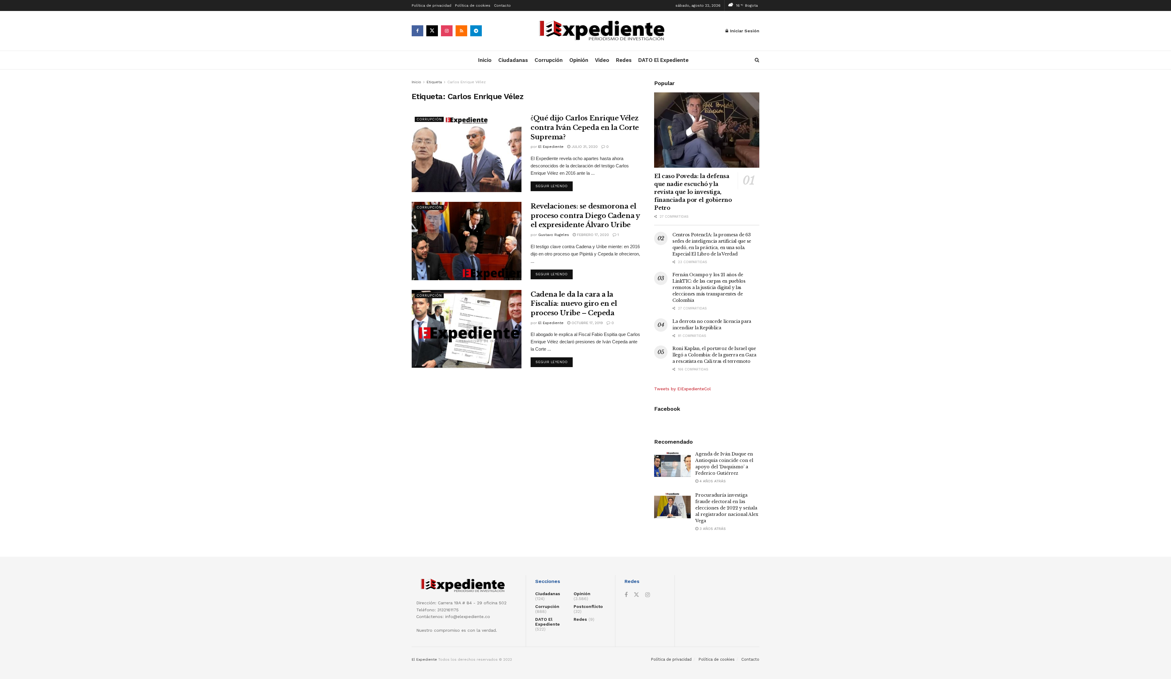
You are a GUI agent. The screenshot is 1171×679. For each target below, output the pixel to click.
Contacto (502, 5)
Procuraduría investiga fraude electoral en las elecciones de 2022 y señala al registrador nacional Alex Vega (726, 508)
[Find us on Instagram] (447, 30)
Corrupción (549, 60)
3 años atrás (712, 529)
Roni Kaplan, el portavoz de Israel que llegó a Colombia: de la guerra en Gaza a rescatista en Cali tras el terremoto (714, 355)
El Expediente (551, 147)
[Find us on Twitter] (432, 30)
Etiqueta (434, 82)
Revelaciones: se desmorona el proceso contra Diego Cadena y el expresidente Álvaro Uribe (585, 215)
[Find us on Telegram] (476, 30)
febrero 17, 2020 (592, 235)
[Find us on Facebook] (417, 30)
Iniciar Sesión (744, 30)
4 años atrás (712, 481)
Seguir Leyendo (554, 186)
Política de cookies (472, 5)
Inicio (485, 60)
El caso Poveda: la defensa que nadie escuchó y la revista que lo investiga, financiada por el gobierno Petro (693, 192)
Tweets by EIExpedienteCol (682, 388)
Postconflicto (588, 606)
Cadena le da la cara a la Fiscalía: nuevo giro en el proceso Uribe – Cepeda (574, 303)
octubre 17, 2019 (586, 323)
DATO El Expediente (663, 60)
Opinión (578, 60)
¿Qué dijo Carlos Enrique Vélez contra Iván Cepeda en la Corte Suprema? (585, 127)
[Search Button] (757, 60)
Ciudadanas (513, 60)
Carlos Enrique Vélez (466, 82)
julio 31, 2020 (584, 147)
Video (602, 60)
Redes (624, 60)
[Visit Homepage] (603, 30)
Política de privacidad (431, 5)
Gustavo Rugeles (553, 235)
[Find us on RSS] (461, 30)
